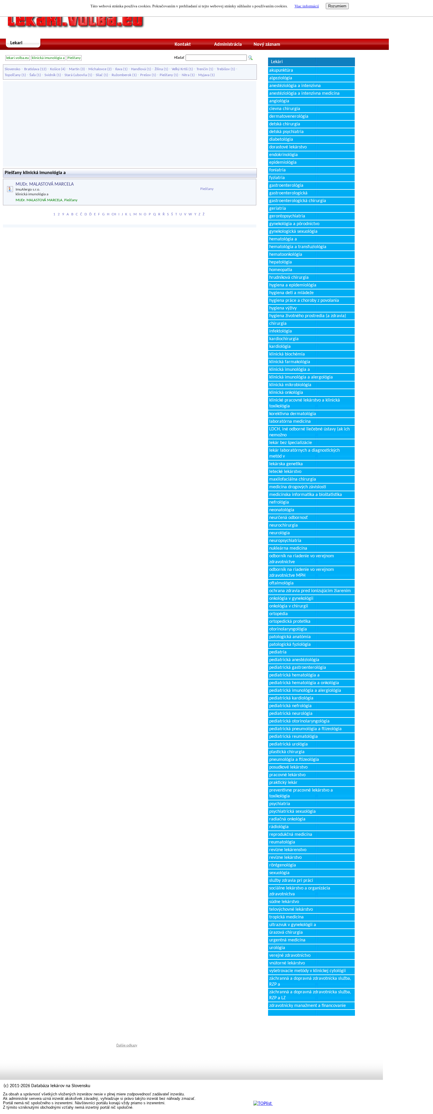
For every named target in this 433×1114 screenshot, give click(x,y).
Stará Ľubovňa (76, 75)
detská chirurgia (284, 124)
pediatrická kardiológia (291, 698)
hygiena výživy (283, 308)
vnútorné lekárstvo (287, 963)
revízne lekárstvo (285, 857)
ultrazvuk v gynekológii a (292, 925)
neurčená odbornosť (288, 517)
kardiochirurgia (284, 339)
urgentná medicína (287, 940)
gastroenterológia (286, 185)
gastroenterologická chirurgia (297, 201)
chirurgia (278, 323)
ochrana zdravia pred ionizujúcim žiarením (310, 591)
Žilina (159, 69)
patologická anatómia (290, 637)
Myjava (203, 75)
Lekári (277, 62)
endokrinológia (283, 155)
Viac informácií (307, 6)
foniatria (277, 170)
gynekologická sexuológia (293, 231)
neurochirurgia (283, 525)
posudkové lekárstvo (288, 767)
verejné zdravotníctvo (289, 955)
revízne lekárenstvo (287, 850)
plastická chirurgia (287, 752)
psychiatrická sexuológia (292, 811)
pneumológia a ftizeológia (294, 759)
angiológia (279, 101)
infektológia (280, 331)
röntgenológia (282, 865)
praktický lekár (283, 782)
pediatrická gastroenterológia (297, 667)
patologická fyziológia (290, 644)
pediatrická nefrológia (290, 706)
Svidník (50, 75)
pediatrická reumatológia (293, 736)
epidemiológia (283, 162)
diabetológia (281, 139)
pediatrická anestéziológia (294, 660)
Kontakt (183, 44)
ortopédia (278, 614)
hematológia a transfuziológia (297, 247)
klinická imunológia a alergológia (301, 377)
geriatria (277, 208)
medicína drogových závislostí (297, 487)
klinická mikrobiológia (290, 385)
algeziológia (280, 78)
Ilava (118, 69)
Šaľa (32, 75)
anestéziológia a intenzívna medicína (304, 93)
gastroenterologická (288, 193)
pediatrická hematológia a (294, 675)
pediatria (278, 652)
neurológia (279, 533)
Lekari (16, 43)
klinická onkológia (286, 392)
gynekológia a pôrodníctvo (294, 224)
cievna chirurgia (284, 109)
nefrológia (279, 502)
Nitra (185, 75)
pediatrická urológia (288, 744)
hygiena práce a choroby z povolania (304, 300)
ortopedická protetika (289, 621)
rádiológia (279, 827)
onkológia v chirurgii (288, 606)
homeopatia (280, 270)
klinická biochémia (287, 354)
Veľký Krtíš (180, 69)
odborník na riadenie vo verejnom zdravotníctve (301, 559)
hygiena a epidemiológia (292, 285)
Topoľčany (13, 75)
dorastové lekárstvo (288, 147)
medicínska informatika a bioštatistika (305, 494)
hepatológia (280, 262)
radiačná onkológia (287, 819)
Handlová (138, 69)
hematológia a (283, 239)
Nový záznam (267, 44)
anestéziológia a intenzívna (295, 85)
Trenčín (202, 69)
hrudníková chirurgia (289, 277)
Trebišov (223, 69)
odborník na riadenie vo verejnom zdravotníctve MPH (301, 572)
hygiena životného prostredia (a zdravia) (307, 316)
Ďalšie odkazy (126, 1045)
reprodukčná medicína (290, 834)
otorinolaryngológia (288, 629)
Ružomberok (121, 75)
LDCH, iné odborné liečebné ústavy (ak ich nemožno (309, 432)
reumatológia (282, 842)
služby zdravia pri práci (291, 880)
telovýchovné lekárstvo (291, 909)
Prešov (145, 75)
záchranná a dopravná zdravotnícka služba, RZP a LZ (310, 995)
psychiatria (279, 804)
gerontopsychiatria (287, 216)
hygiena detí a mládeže (291, 293)
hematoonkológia (285, 254)
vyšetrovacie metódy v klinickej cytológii (307, 971)
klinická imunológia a (48, 58)
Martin (74, 69)
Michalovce (97, 69)
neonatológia (281, 510)
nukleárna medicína (288, 548)
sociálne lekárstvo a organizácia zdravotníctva (299, 891)
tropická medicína (286, 917)
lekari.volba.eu (17, 58)
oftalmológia (281, 583)
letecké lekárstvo (285, 471)
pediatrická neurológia (291, 713)
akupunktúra (281, 70)
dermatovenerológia (288, 116)
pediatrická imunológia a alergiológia (305, 690)
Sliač (99, 75)
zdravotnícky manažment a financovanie (307, 1005)
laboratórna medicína (290, 421)
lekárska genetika (286, 464)
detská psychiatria (286, 132)
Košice (55, 69)
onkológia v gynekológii (291, 598)
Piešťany (74, 58)
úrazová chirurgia (286, 932)
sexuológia (279, 873)
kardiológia (280, 346)
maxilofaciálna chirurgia (292, 479)
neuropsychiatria (285, 540)
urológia (277, 948)
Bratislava (31, 69)
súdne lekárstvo (284, 902)
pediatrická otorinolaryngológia (299, 721)
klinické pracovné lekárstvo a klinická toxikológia (304, 403)
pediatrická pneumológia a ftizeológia (305, 729)
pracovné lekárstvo (287, 775)
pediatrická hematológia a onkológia (304, 683)
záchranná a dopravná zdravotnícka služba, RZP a (310, 981)
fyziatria (277, 178)
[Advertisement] (129, 124)
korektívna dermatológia (292, 414)
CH (114, 214)
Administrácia (228, 44)
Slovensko (12, 69)
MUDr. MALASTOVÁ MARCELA (45, 184)
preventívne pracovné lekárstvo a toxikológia (301, 793)
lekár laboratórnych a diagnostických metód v (304, 453)
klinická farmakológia (289, 362)
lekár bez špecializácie (290, 442)
